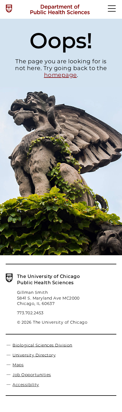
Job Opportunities (31, 374)
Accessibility (25, 384)
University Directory (34, 354)
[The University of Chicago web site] (9, 8)
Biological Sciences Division (42, 345)
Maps (18, 364)
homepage (60, 75)
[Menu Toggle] (112, 11)
